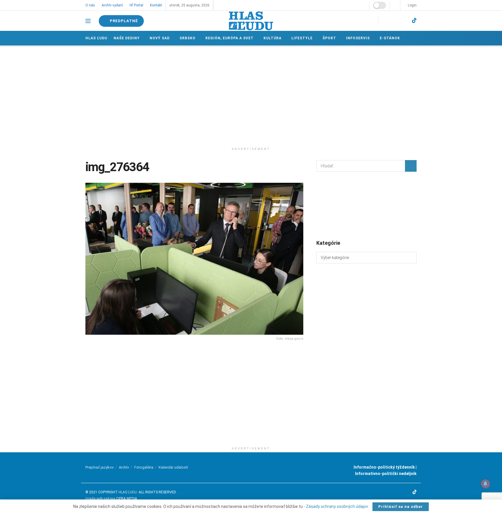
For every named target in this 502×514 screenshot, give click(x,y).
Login (412, 5)
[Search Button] (411, 166)
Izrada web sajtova (100, 499)
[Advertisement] (251, 95)
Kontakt (155, 5)
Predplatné (124, 21)
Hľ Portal (136, 5)
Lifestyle (300, 38)
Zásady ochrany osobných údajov (337, 506)
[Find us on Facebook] (383, 20)
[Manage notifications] (485, 483)
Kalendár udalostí (173, 467)
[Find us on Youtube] (403, 20)
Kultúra (271, 38)
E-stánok (387, 38)
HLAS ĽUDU (128, 492)
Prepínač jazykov (99, 467)
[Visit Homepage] (251, 21)
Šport (327, 38)
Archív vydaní (112, 5)
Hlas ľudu (96, 38)
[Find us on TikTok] (414, 20)
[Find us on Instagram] (393, 20)
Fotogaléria (143, 467)
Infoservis (356, 38)
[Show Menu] (88, 21)
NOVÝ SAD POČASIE (366, 205)
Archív (124, 467)
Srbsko (187, 38)
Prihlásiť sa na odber (400, 506)
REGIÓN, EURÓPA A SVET (229, 38)
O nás (90, 5)
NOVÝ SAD (159, 38)
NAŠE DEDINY (127, 38)
